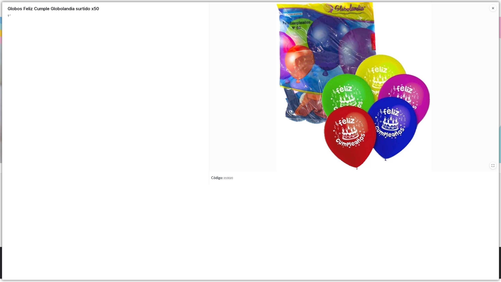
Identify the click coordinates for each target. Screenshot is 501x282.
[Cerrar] (492, 8)
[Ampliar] (492, 165)
